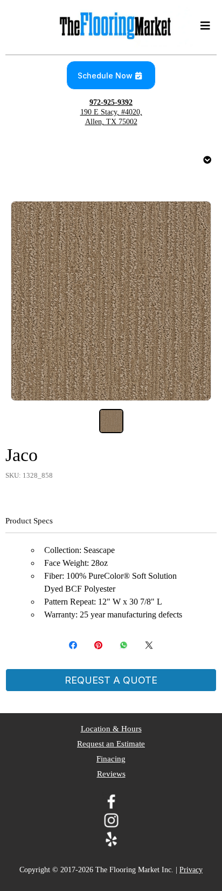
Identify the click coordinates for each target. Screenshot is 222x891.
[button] (204, 26)
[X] (149, 645)
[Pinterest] (98, 645)
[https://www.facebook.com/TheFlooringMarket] (111, 801)
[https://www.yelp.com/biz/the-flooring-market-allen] (111, 839)
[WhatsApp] (123, 645)
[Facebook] (73, 645)
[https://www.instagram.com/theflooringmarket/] (111, 820)
